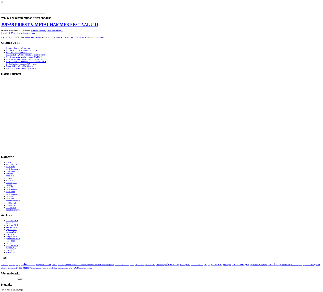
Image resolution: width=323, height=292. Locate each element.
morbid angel (287, 265)
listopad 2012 (11, 236)
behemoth (28, 264)
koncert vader (195, 265)
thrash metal (11, 207)
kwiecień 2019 (12, 225)
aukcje (8, 162)
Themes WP (99, 37)
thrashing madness (63, 268)
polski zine (35, 268)
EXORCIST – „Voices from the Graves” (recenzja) (26, 55)
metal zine (10, 198)
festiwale (34, 31)
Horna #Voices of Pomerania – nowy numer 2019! (26, 62)
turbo (70, 268)
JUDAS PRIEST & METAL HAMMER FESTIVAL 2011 (49, 24)
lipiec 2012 (10, 241)
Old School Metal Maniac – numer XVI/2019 (24, 57)
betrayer (39, 265)
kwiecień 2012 (12, 245)
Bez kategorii (11, 164)
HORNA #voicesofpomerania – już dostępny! (24, 59)
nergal (314, 264)
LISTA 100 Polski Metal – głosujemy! (21, 68)
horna (158, 265)
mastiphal (227, 265)
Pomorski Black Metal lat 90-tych (19, 66)
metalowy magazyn (260, 265)
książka (9, 185)
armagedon (12, 265)
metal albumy (11, 189)
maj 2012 (10, 243)
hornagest (163, 265)
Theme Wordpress (70, 37)
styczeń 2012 (11, 252)
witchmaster (82, 268)
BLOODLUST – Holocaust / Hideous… (22, 50)
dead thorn (93, 265)
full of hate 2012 (139, 265)
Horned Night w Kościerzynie (18, 48)
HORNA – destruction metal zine (21, 33)
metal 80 (9, 187)
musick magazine (297, 265)
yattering (89, 268)
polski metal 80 (24, 267)
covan (79, 265)
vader (76, 267)
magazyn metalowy (214, 264)
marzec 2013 (11, 232)
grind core (10, 176)
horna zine (10, 178)
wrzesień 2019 (12, 220)
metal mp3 (10, 196)
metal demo (10, 192)
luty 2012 (10, 250)
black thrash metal (13, 169)
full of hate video (150, 265)
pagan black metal (13, 201)
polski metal (11, 203)
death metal (10, 171)
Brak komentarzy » (55, 31)
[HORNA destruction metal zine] (23, 13)
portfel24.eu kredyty (33, 37)
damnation (85, 265)
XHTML (59, 37)
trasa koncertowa (13, 210)
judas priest (185, 264)
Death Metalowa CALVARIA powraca (21, 64)
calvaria (61, 264)
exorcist (132, 265)
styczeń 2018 (11, 230)
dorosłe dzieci (119, 265)
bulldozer (54, 265)
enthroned (126, 265)
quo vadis (42, 268)
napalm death (307, 265)
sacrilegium (53, 268)
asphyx (18, 265)
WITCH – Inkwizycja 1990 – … (19, 52)
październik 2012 (13, 239)
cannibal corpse (70, 264)
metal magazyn (12, 194)
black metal (10, 167)
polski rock (10, 205)
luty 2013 (10, 234)
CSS (51, 37)
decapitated (110, 265)
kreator (201, 265)
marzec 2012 (11, 248)
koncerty (42, 31)
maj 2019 (10, 223)
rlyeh (46, 268)
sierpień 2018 (11, 227)
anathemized (4, 265)
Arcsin (81, 37)
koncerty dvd (11, 183)
